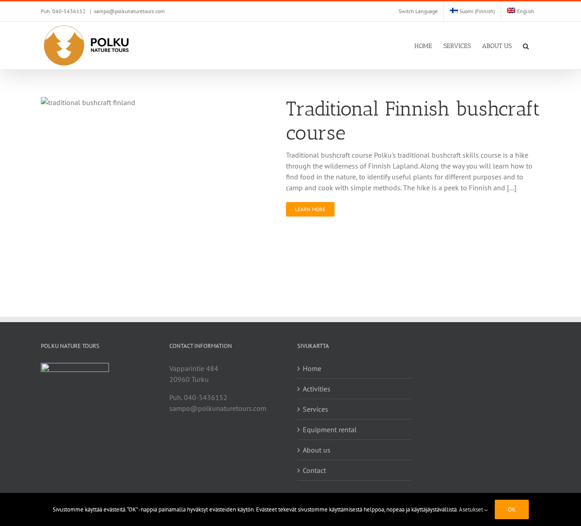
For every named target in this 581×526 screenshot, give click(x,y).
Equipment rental (330, 429)
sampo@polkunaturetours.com (129, 11)
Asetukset (471, 509)
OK (512, 509)
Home (312, 368)
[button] (526, 45)
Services (315, 409)
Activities (316, 388)
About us (316, 449)
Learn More (310, 209)
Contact (314, 470)
